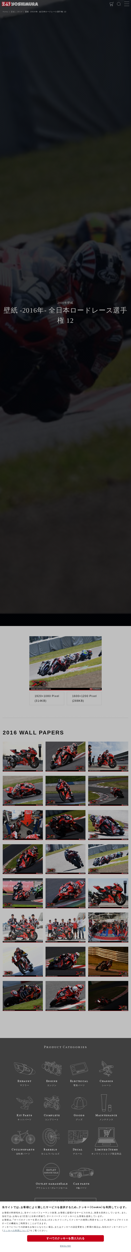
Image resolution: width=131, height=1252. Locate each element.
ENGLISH (65, 1246)
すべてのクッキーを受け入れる (65, 1238)
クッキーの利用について (16, 1230)
